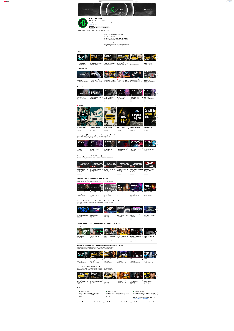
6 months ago (114, 291)
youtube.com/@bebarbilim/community (140, 298)
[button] (106, 47)
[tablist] (117, 30)
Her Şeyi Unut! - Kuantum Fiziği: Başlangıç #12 (113, 34)
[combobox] (114, 1)
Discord (91, 24)
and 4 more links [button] (96, 24)
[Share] (94, 301)
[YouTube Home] (7, 1)
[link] (90, 297)
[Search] (132, 1)
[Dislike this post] (83, 301)
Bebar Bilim (79, 150)
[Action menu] (101, 301)
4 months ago (87, 291)
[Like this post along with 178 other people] (133, 301)
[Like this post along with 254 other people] (79, 301)
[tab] (79, 30)
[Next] (156, 57)
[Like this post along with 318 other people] (106, 301)
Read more (106, 47)
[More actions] (89, 62)
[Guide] (2, 1)
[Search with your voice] (136, 1)
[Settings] (225, 1)
